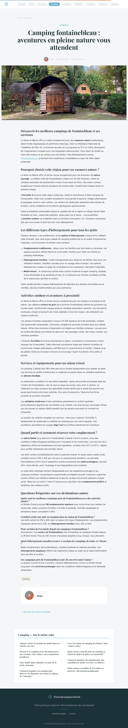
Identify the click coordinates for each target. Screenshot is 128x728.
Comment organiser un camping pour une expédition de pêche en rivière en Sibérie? (86, 661)
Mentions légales (59, 714)
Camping (54, 4)
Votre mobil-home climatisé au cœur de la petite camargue (38, 663)
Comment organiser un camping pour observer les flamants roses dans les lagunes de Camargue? (39, 674)
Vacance (102, 4)
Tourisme (90, 4)
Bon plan (42, 4)
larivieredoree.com (29, 158)
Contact (72, 714)
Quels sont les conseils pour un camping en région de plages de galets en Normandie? (86, 652)
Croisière (66, 4)
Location (78, 4)
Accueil (22, 4)
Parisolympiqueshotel (67, 696)
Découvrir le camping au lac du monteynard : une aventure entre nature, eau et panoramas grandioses (39, 654)
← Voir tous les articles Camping (35, 612)
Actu (32, 4)
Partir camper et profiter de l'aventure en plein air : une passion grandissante (86, 669)
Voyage (115, 4)
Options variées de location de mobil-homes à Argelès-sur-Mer (40, 644)
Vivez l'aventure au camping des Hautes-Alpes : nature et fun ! (88, 644)
